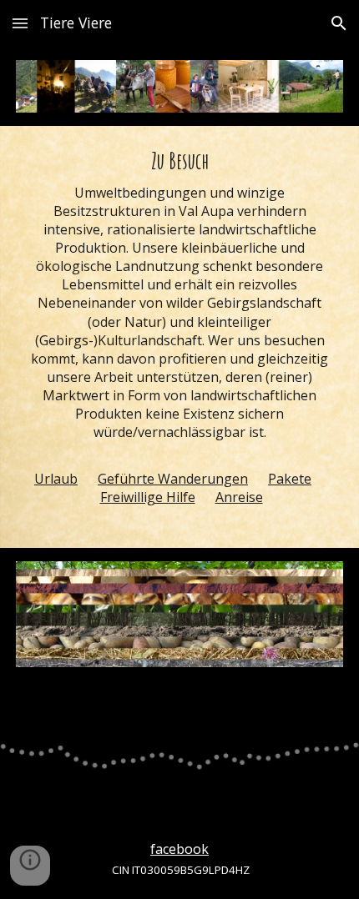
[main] (180, 337)
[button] (20, 23)
